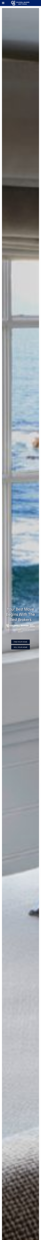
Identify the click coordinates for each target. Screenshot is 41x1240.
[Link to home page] (20, 3)
